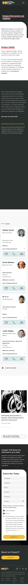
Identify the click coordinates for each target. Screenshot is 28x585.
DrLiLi (5, 296)
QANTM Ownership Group (15, 580)
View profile (21, 254)
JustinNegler (8, 331)
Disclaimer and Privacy (8, 579)
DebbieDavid (8, 230)
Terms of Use (2, 579)
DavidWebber (8, 262)
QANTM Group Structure (22, 580)
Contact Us (10, 557)
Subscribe (13, 537)
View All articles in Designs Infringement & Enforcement (11, 436)
